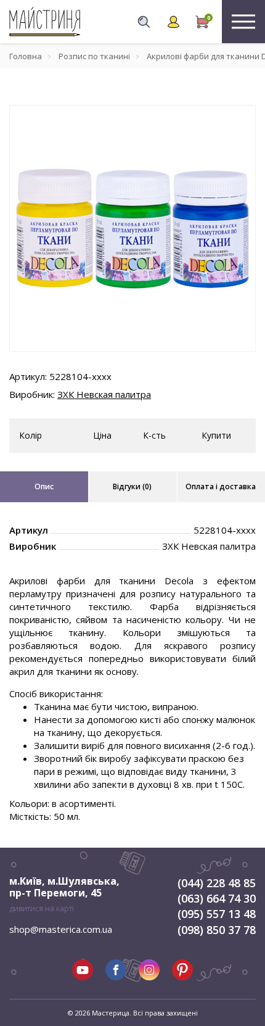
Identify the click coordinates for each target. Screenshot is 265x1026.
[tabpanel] (132, 228)
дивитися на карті (41, 908)
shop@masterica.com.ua (60, 929)
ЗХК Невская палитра (104, 394)
